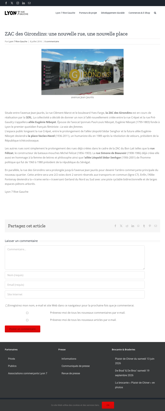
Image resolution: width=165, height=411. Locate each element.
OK (108, 405)
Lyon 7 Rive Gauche (18, 41)
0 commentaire (51, 41)
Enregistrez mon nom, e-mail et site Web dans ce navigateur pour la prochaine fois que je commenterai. (71, 305)
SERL (29, 117)
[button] (155, 13)
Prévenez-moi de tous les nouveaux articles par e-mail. (83, 320)
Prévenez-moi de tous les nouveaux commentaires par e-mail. (87, 312)
